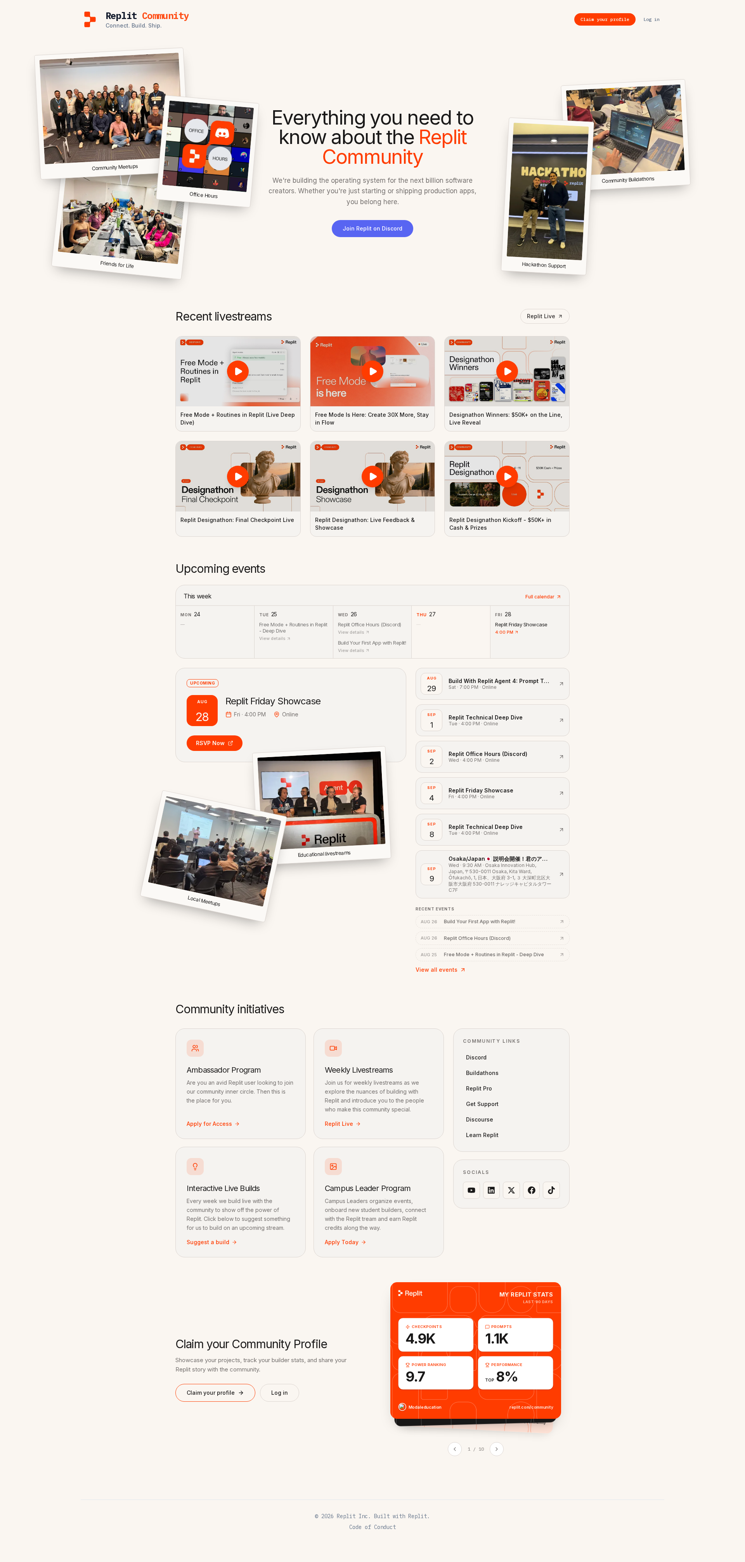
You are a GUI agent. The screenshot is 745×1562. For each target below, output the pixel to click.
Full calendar (539, 597)
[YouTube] (471, 1190)
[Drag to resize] (689, 183)
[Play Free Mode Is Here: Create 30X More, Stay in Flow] (372, 371)
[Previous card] (455, 1449)
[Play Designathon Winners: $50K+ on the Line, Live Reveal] (507, 371)
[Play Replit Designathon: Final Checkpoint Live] (238, 476)
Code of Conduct (372, 1527)
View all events (436, 969)
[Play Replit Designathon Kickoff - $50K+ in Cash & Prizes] (507, 476)
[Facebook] (531, 1190)
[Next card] (497, 1449)
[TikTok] (551, 1190)
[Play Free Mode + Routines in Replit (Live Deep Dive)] (238, 371)
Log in (279, 1392)
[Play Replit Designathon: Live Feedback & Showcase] (372, 476)
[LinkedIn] (491, 1190)
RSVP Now (210, 743)
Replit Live (541, 316)
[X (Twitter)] (511, 1190)
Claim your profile (211, 1392)
